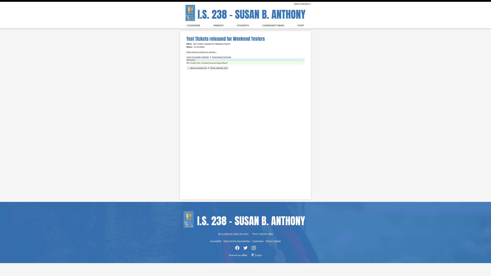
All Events (190, 59)
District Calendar (273, 240)
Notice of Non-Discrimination (237, 240)
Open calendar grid (218, 67)
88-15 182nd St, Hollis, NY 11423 (233, 233)
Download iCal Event (221, 56)
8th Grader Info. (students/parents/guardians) (206, 62)
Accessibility (215, 240)
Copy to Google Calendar (197, 56)
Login (256, 255)
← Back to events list (197, 67)
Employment (258, 240)
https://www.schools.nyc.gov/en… (201, 51)
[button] (193, 25)
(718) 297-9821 (266, 233)
